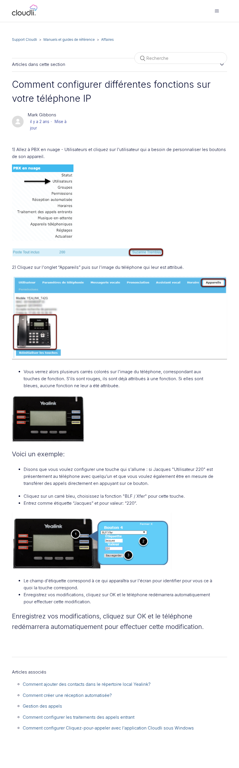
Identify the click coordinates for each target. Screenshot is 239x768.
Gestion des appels (42, 706)
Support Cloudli (24, 39)
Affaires (107, 39)
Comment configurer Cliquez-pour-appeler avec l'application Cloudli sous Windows (108, 728)
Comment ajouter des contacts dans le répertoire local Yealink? (87, 684)
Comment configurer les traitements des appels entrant (78, 717)
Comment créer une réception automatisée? (67, 695)
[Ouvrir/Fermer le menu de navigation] (216, 11)
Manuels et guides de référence (69, 39)
